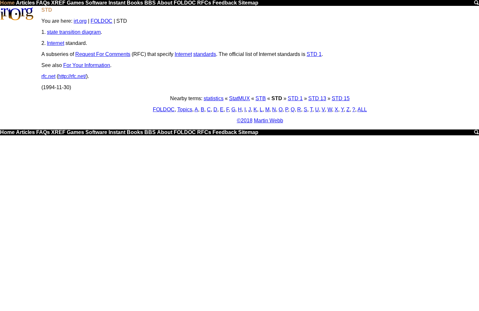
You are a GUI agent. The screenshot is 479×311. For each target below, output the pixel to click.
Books (135, 3)
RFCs (204, 3)
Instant (117, 3)
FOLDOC (185, 3)
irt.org (80, 21)
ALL (362, 109)
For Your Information (86, 65)
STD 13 (317, 98)
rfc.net (48, 76)
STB (260, 98)
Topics (184, 109)
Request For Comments (102, 54)
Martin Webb (268, 120)
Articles (25, 3)
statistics (214, 98)
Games (75, 3)
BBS (150, 3)
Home (7, 3)
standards (204, 54)
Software (96, 3)
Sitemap (248, 3)
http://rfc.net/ (72, 76)
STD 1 (314, 54)
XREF (58, 3)
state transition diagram (74, 32)
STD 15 (341, 98)
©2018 (245, 120)
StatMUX (239, 98)
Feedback (224, 3)
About (164, 3)
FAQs (43, 3)
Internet (55, 43)
